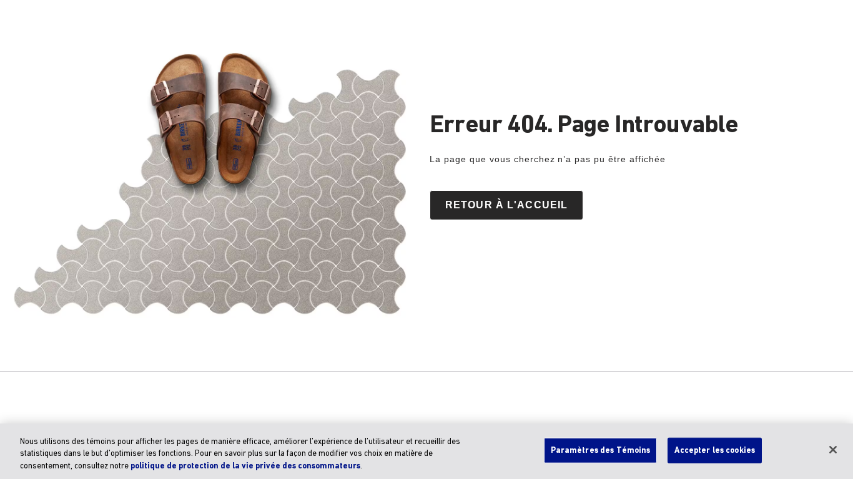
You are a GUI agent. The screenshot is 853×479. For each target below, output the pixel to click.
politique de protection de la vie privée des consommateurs (245, 466)
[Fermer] (833, 449)
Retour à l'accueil (506, 205)
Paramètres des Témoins (601, 450)
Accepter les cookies (714, 450)
